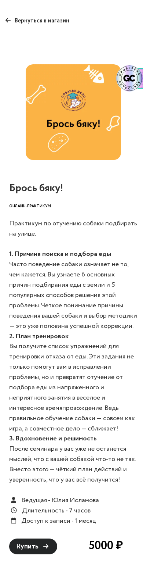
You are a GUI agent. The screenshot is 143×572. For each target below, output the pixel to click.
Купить (28, 546)
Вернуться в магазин (41, 21)
